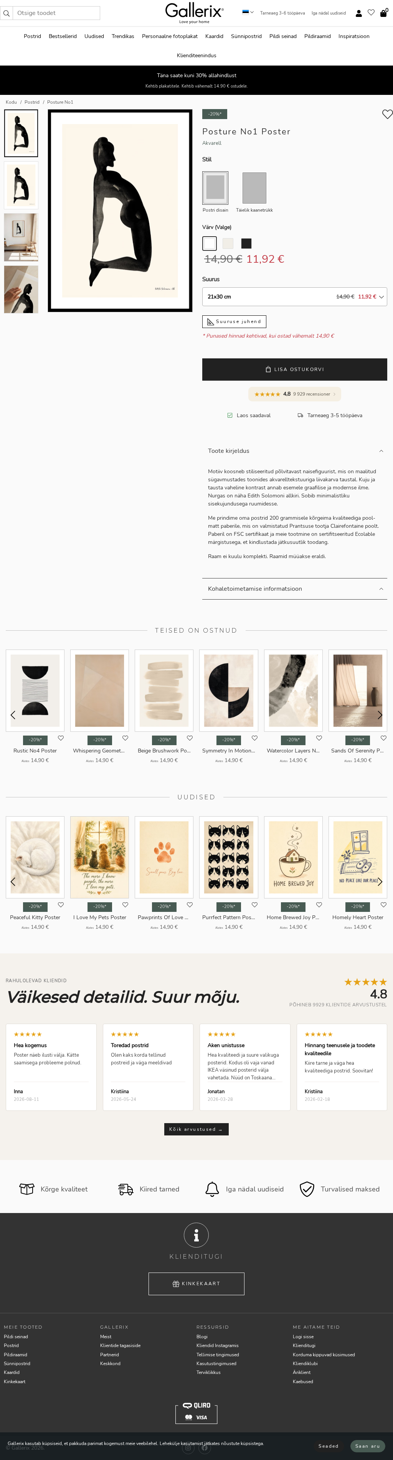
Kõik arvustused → (196, 1129)
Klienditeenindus (196, 55)
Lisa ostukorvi (299, 369)
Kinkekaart (201, 1284)
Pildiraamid (317, 36)
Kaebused (303, 1382)
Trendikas (123, 36)
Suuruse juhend (237, 321)
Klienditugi (304, 1345)
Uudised (94, 36)
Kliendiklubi (305, 1364)
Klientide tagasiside (120, 1345)
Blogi (202, 1337)
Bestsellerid (63, 36)
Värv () (216, 227)
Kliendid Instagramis (217, 1345)
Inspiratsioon (354, 36)
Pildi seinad (283, 36)
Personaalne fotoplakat (170, 36)
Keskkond (110, 1364)
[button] (6, 13)
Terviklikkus (208, 1372)
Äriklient (301, 1372)
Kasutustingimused (216, 1364)
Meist (105, 1337)
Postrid (32, 36)
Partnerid (109, 1355)
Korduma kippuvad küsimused (324, 1355)
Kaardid (214, 36)
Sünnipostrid (246, 36)
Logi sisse (303, 1337)
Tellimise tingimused (217, 1355)
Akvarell (211, 143)
